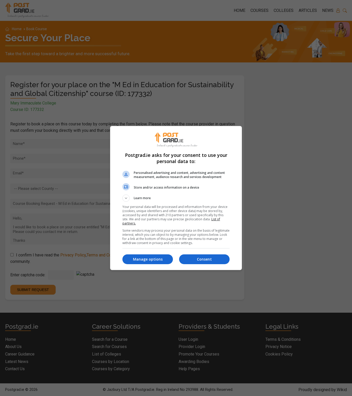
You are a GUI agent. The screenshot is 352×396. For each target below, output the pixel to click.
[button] (176, 198)
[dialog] (176, 198)
